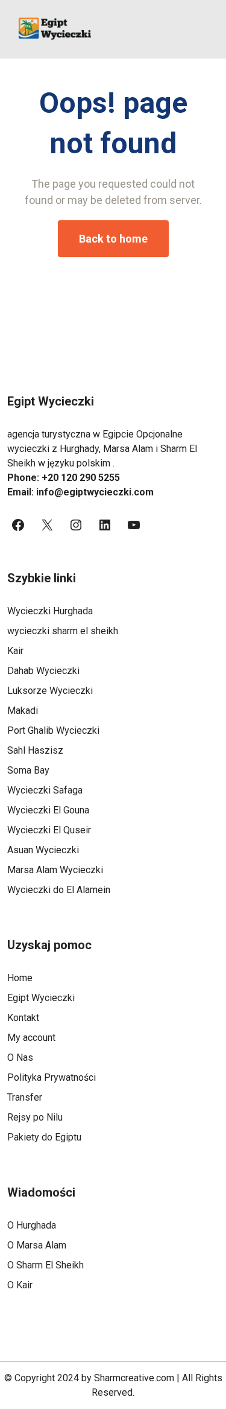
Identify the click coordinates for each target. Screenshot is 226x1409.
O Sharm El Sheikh (45, 1265)
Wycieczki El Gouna (48, 810)
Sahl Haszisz (35, 750)
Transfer (24, 1097)
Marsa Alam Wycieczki (55, 870)
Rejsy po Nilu (35, 1117)
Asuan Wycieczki (43, 850)
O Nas (20, 1057)
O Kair (20, 1285)
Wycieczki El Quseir (49, 830)
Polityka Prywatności (51, 1077)
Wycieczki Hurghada (50, 611)
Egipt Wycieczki (41, 997)
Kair (15, 651)
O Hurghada (31, 1225)
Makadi (22, 710)
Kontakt (23, 1017)
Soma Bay (28, 770)
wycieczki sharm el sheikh (62, 631)
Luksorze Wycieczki (50, 690)
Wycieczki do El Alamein (58, 889)
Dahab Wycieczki (43, 670)
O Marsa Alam (36, 1245)
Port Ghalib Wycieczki (53, 730)
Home (20, 978)
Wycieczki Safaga (45, 790)
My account (31, 1037)
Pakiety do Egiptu (44, 1137)
